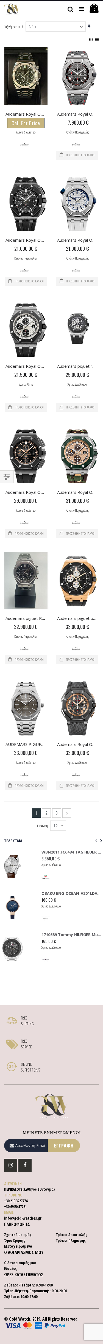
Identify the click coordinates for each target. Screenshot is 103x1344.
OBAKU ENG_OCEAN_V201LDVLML (71, 893)
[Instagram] (10, 1165)
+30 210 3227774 (15, 1200)
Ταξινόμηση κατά (13, 26)
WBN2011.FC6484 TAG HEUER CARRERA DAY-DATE (71, 852)
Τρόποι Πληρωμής (71, 1240)
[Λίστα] (97, 39)
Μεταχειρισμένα (18, 1246)
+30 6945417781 (15, 1206)
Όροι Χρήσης (14, 1240)
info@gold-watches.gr (22, 1218)
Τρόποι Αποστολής (71, 1234)
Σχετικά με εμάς (17, 1234)
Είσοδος (10, 1268)
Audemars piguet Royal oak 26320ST (40, 618)
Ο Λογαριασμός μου (20, 1262)
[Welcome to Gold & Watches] (11, 9)
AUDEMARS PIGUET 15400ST (33, 744)
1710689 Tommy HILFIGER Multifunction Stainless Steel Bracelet (71, 934)
